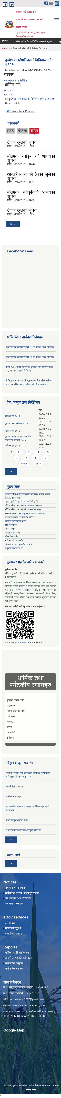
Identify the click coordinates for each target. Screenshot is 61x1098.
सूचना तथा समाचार (15, 887)
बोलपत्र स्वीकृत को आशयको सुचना (31, 158)
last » (38, 463)
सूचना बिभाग (10, 528)
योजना (22, 130)
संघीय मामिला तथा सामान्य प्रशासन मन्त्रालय (24, 505)
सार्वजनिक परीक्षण (14, 968)
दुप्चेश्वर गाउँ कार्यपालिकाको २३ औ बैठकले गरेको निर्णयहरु (30, 357)
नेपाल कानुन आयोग (13, 532)
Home (5, 48)
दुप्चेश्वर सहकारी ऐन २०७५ (16, 423)
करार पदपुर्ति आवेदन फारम (17, 820)
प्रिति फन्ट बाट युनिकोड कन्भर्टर (18, 544)
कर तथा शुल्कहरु (14, 903)
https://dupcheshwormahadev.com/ (24, 642)
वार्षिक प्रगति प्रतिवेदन (17, 952)
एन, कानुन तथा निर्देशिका (18, 898)
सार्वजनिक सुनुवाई (14, 963)
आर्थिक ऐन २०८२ (12, 430)
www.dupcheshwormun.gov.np (29, 1005)
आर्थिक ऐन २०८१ (12, 445)
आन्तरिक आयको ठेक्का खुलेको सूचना (31, 176)
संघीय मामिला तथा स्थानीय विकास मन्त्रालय (23, 509)
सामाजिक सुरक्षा (13, 928)
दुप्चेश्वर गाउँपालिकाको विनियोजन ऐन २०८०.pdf (31, 99)
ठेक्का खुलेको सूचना (22, 142)
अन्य (12, 224)
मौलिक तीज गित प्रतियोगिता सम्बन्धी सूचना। (29, 41)
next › (24, 463)
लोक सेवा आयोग (11, 536)
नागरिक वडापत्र (13, 933)
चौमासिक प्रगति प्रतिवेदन (18, 958)
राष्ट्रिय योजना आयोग (14, 540)
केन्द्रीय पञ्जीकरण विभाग (15, 521)
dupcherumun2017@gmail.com (26, 999)
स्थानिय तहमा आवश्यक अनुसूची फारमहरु (23, 830)
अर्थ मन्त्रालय (11, 525)
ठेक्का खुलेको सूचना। (23, 210)
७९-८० (7, 90)
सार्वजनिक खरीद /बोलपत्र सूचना (22, 893)
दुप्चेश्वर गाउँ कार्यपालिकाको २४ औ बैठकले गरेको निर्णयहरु (30, 347)
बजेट (10, 130)
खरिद (34, 130)
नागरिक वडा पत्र (13, 796)
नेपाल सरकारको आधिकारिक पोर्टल (19, 517)
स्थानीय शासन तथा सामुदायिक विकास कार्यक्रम (25, 513)
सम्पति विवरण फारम (14, 786)
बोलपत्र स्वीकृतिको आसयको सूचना (31, 194)
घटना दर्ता (10, 923)
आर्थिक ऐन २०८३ (12, 416)
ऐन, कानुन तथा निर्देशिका (16, 80)
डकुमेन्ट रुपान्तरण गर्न (14, 548)
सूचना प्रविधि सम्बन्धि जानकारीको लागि (21, 501)
